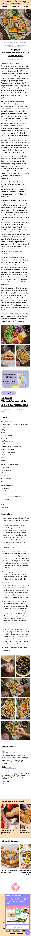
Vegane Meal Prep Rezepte (15, 46)
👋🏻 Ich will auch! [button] (18, 927)
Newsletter (8, 930)
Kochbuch (15, 7)
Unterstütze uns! (16, 930)
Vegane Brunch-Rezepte (20, 42)
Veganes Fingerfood (15, 44)
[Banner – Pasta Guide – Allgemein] (15, 378)
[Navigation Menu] (28, 2)
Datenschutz (20, 932)
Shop (26, 7)
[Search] (2, 3)
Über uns (24, 930)
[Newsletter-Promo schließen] (27, 932)
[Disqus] (15, 771)
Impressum (12, 932)
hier (24, 305)
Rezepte (4, 7)
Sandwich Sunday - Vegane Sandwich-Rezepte (15, 45)
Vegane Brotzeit (8, 42)
